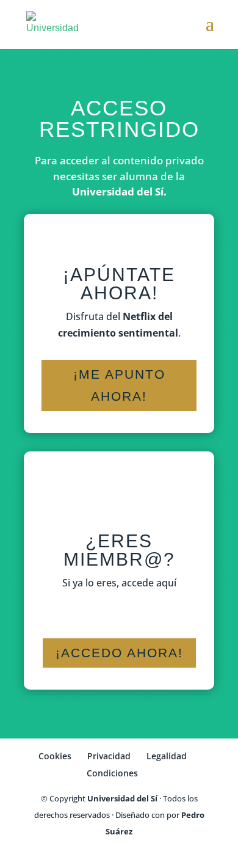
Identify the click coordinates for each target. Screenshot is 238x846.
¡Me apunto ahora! (119, 385)
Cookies (54, 756)
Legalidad (166, 756)
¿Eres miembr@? (119, 550)
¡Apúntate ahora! (119, 283)
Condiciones (112, 773)
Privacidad (109, 756)
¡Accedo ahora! (119, 653)
